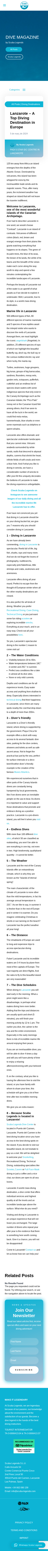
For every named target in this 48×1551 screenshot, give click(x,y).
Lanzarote (26, 990)
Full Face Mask (32, 1169)
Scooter (10, 1169)
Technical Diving (14, 614)
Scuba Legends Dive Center (20, 1124)
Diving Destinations (30, 104)
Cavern (18, 1169)
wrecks (29, 622)
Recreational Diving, (16, 610)
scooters (26, 618)
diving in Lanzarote (28, 544)
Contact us (31, 1250)
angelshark (21, 340)
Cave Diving (32, 610)
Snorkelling (28, 1157)
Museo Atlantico (21, 772)
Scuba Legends (14, 57)
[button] (28, 1545)
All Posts (13, 49)
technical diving (14, 700)
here (20, 635)
